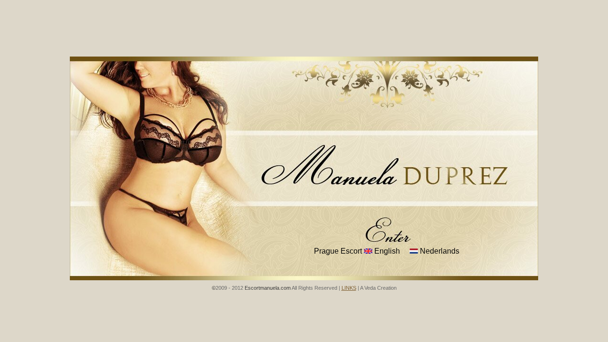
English (386, 251)
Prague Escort (338, 251)
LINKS (349, 288)
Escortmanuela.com (268, 288)
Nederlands (438, 251)
